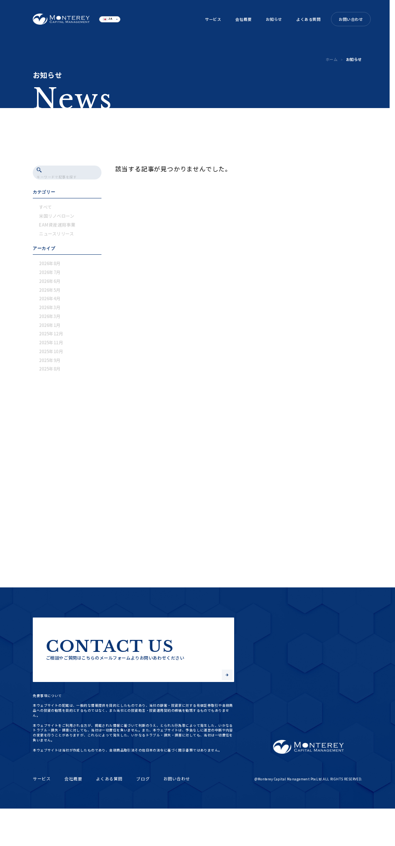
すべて (45, 207)
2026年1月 (50, 325)
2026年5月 (50, 290)
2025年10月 (51, 351)
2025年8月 (50, 368)
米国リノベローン (56, 216)
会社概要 (243, 19)
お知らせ (274, 19)
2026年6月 (50, 281)
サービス (213, 19)
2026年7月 (50, 272)
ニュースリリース (56, 233)
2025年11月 (51, 342)
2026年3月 (50, 307)
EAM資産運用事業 (57, 225)
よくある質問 (308, 19)
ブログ (143, 779)
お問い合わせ (351, 19)
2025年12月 (51, 333)
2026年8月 (50, 263)
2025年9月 (50, 360)
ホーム (332, 59)
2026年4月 (50, 298)
